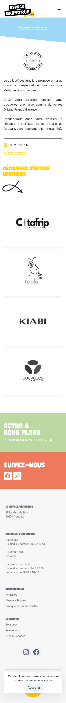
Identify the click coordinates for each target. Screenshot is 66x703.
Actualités (11, 594)
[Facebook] (8, 476)
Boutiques (12, 624)
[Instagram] (17, 476)
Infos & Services (15, 635)
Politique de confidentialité (22, 606)
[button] (58, 10)
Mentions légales (16, 600)
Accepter (33, 687)
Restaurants (13, 630)
